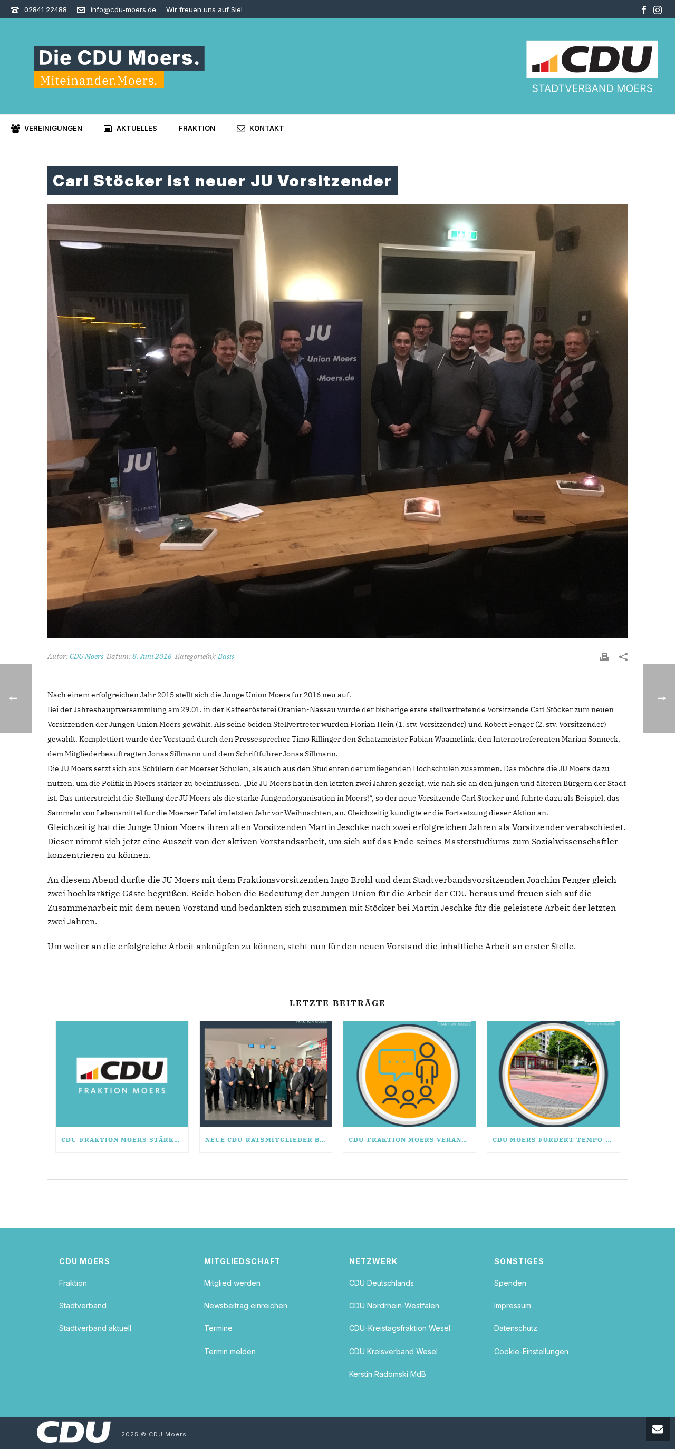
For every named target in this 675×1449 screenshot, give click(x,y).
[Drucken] (604, 656)
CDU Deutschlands (381, 1282)
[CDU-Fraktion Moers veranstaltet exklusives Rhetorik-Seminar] (409, 1074)
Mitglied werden (232, 1282)
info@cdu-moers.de (123, 9)
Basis (226, 656)
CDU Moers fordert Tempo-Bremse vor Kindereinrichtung (556, 1140)
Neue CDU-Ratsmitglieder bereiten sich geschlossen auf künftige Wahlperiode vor (268, 1140)
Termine (218, 1328)
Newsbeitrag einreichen (245, 1305)
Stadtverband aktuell (95, 1328)
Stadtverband (83, 1305)
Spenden (510, 1282)
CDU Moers (86, 656)
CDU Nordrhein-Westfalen (394, 1305)
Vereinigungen (53, 128)
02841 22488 (45, 9)
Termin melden (230, 1351)
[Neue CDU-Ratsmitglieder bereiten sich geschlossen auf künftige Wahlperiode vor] (266, 1074)
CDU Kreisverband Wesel (393, 1351)
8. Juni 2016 (152, 656)
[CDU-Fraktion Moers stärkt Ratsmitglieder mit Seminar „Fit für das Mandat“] (122, 1074)
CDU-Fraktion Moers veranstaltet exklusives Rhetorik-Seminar (412, 1140)
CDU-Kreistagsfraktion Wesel (399, 1328)
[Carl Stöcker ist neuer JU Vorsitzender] (337, 421)
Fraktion (197, 128)
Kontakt (266, 128)
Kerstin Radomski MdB (387, 1373)
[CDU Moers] (592, 66)
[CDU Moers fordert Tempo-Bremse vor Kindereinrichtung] (553, 1074)
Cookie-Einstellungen (531, 1351)
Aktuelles (137, 128)
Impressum (512, 1305)
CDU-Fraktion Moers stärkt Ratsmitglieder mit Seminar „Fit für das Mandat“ (124, 1140)
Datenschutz (515, 1328)
